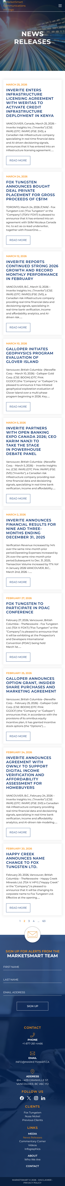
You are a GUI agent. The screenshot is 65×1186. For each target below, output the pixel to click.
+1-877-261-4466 (32, 1043)
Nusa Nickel (32, 1116)
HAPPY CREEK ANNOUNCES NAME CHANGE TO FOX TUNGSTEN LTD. (25, 860)
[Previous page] (14, 921)
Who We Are (32, 1159)
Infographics (32, 1148)
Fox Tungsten (32, 1112)
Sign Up (32, 1006)
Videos (32, 1145)
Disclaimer (45, 1180)
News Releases (32, 1137)
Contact (32, 1166)
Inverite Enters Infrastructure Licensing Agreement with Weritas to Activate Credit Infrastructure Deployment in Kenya (30, 103)
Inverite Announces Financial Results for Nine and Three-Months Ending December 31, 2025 (31, 528)
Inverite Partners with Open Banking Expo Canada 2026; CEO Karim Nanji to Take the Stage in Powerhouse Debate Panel (31, 441)
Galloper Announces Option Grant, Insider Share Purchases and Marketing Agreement (31, 684)
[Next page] (51, 921)
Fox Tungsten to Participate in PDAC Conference (28, 607)
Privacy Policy (32, 1183)
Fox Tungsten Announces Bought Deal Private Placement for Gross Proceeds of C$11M (30, 190)
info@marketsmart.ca (32, 1061)
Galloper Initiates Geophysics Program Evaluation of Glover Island (29, 355)
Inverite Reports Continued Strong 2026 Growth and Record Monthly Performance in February (32, 270)
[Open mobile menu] (60, 5)
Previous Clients (32, 1120)
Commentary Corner (32, 1141)
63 (43, 921)
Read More (18, 160)
